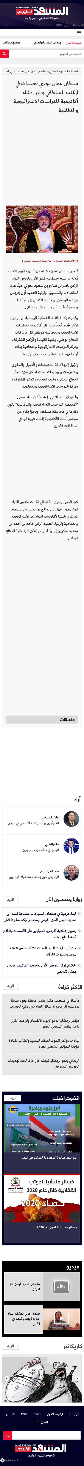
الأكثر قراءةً (70, 986)
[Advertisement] (42, 161)
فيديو (73, 1265)
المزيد (10, 900)
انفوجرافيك (66, 1097)
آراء (77, 798)
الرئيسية (75, 71)
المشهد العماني (58, 71)
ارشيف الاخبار (55, 1414)
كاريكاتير (72, 1345)
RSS (24, 1414)
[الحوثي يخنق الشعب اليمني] (42, 1378)
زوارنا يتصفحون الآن (64, 899)
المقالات (37, 1414)
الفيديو (10, 1414)
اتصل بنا (42, 1423)
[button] (7, 1378)
